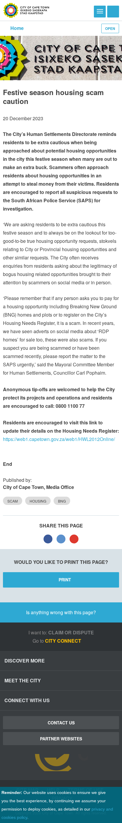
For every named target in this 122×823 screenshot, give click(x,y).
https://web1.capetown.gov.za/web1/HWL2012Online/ (59, 439)
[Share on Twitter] (61, 538)
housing (38, 500)
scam (12, 500)
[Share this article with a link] (74, 538)
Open (110, 28)
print (65, 580)
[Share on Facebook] (48, 538)
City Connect (63, 640)
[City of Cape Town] (26, 10)
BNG (62, 500)
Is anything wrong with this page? (61, 612)
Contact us (61, 723)
